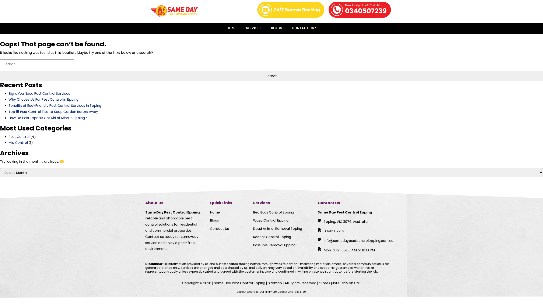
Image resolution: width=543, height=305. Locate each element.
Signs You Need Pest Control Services (39, 93)
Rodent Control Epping (272, 236)
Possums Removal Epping (274, 245)
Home (231, 28)
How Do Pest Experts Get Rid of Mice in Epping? (47, 117)
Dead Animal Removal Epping (277, 228)
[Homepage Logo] (174, 11)
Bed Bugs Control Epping (273, 212)
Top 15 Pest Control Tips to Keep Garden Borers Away (53, 111)
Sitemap (275, 283)
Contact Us (303, 28)
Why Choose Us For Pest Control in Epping (43, 99)
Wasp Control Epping (270, 220)
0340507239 (366, 9)
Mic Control (18, 142)
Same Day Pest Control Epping (239, 283)
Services (253, 28)
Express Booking (297, 10)
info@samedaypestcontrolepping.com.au (358, 240)
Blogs (276, 28)
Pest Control (18, 136)
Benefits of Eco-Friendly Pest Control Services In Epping (54, 105)
